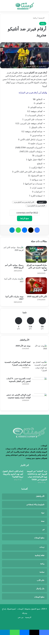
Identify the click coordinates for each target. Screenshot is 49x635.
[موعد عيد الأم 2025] (40, 351)
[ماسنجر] (24, 230)
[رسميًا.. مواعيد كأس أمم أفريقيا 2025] (13, 254)
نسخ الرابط (24, 218)
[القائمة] (45, 7)
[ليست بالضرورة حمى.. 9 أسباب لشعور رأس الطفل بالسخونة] (40, 384)
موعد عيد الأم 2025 (23, 346)
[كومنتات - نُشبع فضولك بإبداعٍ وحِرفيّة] (24, 6)
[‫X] (30, 230)
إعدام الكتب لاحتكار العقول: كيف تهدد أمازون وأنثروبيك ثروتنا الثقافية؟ (12, 474)
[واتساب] (18, 230)
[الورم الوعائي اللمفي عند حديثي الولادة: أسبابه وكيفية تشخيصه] (40, 400)
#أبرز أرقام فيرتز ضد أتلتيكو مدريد (24, 202)
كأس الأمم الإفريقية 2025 (37, 296)
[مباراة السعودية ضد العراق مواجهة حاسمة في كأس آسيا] (36, 254)
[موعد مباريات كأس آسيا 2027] (13, 285)
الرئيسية (41, 18)
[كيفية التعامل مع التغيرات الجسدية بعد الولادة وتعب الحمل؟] (40, 368)
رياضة (35, 18)
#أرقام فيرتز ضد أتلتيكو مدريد (36, 205)
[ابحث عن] (3, 7)
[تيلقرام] (12, 230)
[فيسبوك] (37, 230)
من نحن (20, 617)
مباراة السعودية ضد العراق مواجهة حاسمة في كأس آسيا (37, 267)
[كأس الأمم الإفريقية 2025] (36, 285)
